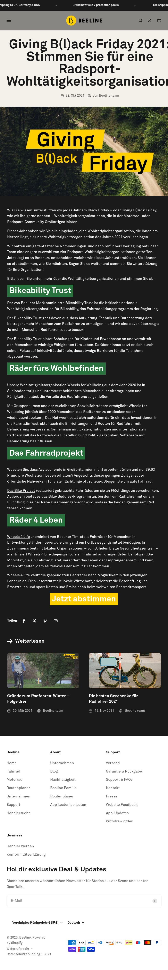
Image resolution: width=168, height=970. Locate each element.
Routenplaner (18, 788)
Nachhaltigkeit (63, 780)
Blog (54, 771)
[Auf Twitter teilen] (34, 621)
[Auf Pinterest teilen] (45, 621)
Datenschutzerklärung (23, 954)
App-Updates (117, 813)
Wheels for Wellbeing (85, 385)
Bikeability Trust (79, 303)
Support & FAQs (119, 780)
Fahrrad (13, 771)
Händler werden (20, 846)
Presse (111, 796)
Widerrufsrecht (18, 948)
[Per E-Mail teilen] (56, 621)
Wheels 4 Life (18, 537)
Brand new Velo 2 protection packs (89, 5)
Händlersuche (19, 813)
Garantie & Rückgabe (124, 771)
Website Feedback (122, 805)
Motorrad (15, 780)
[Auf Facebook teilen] (24, 621)
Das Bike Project (21, 491)
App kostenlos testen (68, 805)
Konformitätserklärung (26, 854)
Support (13, 805)
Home (12, 763)
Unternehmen (18, 796)
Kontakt (113, 788)
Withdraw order (119, 821)
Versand (113, 763)
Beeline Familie (63, 788)
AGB (47, 954)
